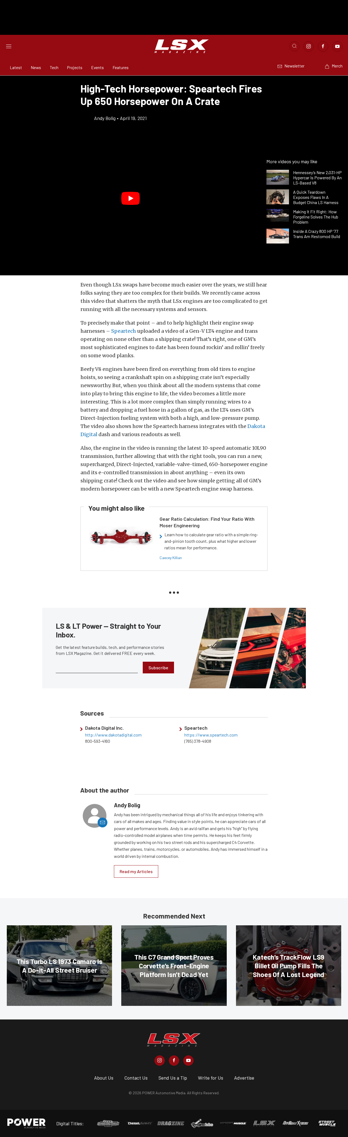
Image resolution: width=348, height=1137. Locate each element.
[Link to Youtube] (337, 46)
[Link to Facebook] (323, 46)
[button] (130, 198)
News (36, 67)
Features (121, 67)
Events (97, 67)
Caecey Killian (171, 557)
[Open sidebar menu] (8, 46)
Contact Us (136, 1078)
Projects (74, 67)
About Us (103, 1078)
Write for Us (210, 1078)
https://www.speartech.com (211, 734)
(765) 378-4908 (197, 741)
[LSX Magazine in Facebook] (174, 1060)
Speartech (123, 331)
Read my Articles (136, 871)
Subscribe (158, 667)
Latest (16, 67)
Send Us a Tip (173, 1078)
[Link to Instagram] (308, 46)
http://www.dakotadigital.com (113, 734)
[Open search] (294, 46)
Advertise (244, 1078)
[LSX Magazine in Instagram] (159, 1060)
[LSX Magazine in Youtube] (188, 1060)
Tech (54, 67)
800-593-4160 (97, 741)
